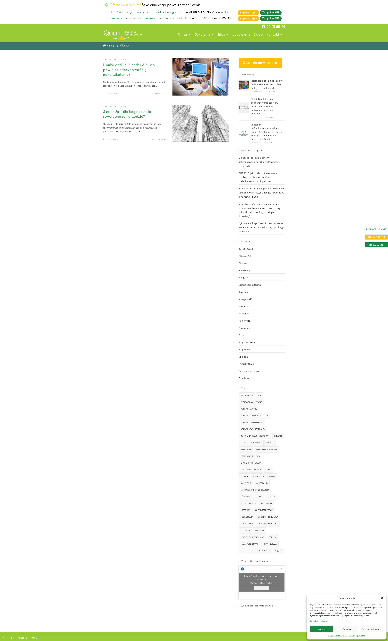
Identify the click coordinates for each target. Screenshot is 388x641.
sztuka (272, 537)
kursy (272, 476)
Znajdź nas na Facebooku (256, 561)
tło (242, 550)
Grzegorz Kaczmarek (251, 469)
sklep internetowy (264, 510)
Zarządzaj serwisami (318, 621)
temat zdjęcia (270, 544)
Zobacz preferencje (372, 629)
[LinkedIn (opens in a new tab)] (273, 26)
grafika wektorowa (250, 456)
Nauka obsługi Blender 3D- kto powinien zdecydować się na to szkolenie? (129, 69)
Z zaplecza (244, 378)
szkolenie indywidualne (252, 537)
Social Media (247, 517)
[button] (381, 598)
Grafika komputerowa (114, 59)
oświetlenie (246, 496)
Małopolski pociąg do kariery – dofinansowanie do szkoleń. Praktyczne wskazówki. (267, 84)
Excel (243, 442)
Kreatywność (245, 299)
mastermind (262, 483)
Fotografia (244, 277)
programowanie (248, 503)
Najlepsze (244, 313)
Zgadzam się (261, 588)
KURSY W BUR (376, 245)
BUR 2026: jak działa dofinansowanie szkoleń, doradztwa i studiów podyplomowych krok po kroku (264, 106)
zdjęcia (278, 550)
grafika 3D (123, 45)
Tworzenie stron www (250, 371)
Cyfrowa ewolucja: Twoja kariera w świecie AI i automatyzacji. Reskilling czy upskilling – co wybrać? (261, 227)
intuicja (244, 476)
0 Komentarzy (112, 93)
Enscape (278, 436)
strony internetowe (268, 523)
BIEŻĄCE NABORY (376, 229)
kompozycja (258, 476)
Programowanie (247, 342)
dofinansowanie (249, 409)
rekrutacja (266, 503)
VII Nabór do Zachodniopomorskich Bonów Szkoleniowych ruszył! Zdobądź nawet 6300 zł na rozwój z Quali (267, 132)
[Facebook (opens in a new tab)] (263, 26)
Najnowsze (244, 320)
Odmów (346, 629)
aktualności (247, 395)
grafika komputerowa (266, 449)
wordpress (264, 550)
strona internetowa (268, 517)
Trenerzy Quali (246, 363)
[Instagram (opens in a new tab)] (268, 26)
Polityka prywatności (357, 635)
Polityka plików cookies (337, 635)
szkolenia (245, 530)
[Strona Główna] (104, 45)
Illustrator (244, 291)
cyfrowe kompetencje (251, 402)
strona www (247, 523)
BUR (259, 395)
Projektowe (244, 349)
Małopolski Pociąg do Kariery (255, 490)
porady (271, 496)
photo (260, 496)
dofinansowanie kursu (252, 422)
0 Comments (271, 92)
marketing (246, 483)
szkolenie (259, 530)
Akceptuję (321, 629)
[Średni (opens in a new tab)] (283, 26)
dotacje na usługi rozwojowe (255, 436)
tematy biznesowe (249, 544)
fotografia (256, 442)
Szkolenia (243, 356)
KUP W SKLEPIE (376, 237)
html (268, 469)
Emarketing (244, 270)
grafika (270, 442)
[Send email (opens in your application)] (278, 26)
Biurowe (243, 263)
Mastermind (245, 306)
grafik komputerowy (251, 463)
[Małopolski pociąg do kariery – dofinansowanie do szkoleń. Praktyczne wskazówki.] (244, 86)
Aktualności (245, 256)
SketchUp (245, 510)
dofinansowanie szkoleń (253, 429)
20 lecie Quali (246, 248)
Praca (241, 335)
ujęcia (251, 550)
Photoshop (244, 327)
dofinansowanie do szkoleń (254, 415)
